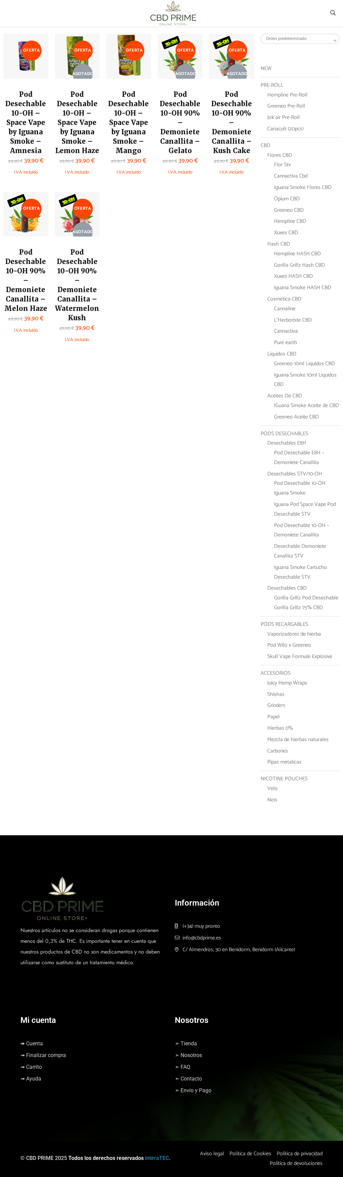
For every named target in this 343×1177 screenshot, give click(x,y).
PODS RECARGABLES (284, 624)
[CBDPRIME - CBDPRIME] (173, 13)
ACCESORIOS (275, 673)
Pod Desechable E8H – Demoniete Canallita (299, 457)
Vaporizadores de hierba (294, 634)
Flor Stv (282, 164)
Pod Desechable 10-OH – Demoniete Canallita (301, 530)
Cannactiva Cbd (290, 176)
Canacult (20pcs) (285, 128)
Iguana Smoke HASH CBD (302, 287)
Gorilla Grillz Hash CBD (299, 265)
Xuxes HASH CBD (293, 276)
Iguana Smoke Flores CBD (303, 187)
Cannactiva (286, 331)
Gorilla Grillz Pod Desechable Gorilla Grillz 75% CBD (306, 602)
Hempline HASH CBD (297, 253)
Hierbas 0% (280, 728)
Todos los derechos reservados (106, 1158)
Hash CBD (278, 244)
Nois (272, 799)
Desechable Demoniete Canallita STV (300, 551)
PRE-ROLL (272, 85)
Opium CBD (287, 198)
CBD (265, 145)
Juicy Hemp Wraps (287, 683)
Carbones (277, 751)
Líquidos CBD (281, 353)
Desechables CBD (287, 588)
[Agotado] (70, 58)
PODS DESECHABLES (284, 433)
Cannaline (284, 308)
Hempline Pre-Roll (287, 95)
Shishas (275, 694)
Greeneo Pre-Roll (286, 106)
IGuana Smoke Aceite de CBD (306, 405)
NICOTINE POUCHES (284, 778)
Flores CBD (279, 155)
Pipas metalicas (284, 762)
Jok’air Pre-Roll (283, 117)
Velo (272, 788)
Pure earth (285, 342)
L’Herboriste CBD (293, 320)
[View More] (18, 72)
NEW (266, 68)
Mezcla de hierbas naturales (298, 739)
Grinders (276, 705)
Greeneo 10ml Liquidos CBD (304, 363)
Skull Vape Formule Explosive (299, 656)
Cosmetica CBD (284, 299)
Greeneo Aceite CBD (296, 416)
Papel (273, 716)
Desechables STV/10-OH (294, 473)
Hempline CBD (290, 221)
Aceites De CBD (284, 395)
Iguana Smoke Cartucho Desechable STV (300, 572)
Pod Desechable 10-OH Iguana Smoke (300, 488)
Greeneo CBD (289, 210)
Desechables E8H (286, 443)
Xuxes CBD (286, 232)
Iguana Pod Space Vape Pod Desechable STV (305, 509)
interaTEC (157, 1158)
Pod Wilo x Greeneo (289, 645)
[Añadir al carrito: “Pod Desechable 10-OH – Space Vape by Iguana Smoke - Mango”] (121, 55)
